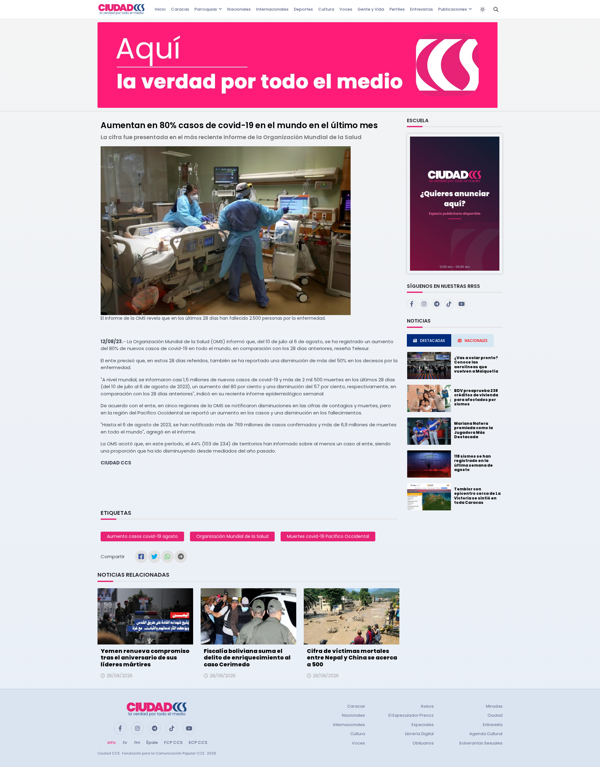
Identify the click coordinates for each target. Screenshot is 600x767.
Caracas (180, 9)
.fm (136, 742)
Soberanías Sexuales (480, 743)
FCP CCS (173, 742)
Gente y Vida (371, 9)
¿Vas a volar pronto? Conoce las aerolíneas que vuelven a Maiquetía (476, 364)
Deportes (303, 9)
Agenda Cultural (485, 734)
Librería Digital (419, 734)
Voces (345, 9)
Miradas (494, 706)
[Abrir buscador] (495, 9)
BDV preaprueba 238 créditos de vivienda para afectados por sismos (476, 397)
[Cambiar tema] (482, 9)
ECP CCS (198, 742)
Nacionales (239, 9)
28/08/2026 (119, 676)
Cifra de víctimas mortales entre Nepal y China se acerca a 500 (352, 657)
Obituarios (423, 743)
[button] (454, 203)
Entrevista (492, 725)
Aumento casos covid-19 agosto (142, 536)
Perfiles (397, 9)
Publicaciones (452, 9)
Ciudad (495, 715)
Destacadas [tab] (432, 340)
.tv (124, 742)
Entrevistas (421, 9)
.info (111, 742)
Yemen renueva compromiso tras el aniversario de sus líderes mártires (145, 657)
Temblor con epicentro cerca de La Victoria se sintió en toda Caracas (477, 495)
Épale (152, 742)
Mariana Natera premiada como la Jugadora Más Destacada (473, 430)
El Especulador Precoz (411, 715)
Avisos (427, 706)
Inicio (160, 9)
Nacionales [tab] (476, 340)
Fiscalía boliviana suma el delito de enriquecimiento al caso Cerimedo (247, 657)
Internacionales (272, 9)
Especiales (423, 725)
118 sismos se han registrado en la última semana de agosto (473, 463)
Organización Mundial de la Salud (232, 536)
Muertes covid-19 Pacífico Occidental (328, 536)
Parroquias (205, 9)
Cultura (326, 9)
